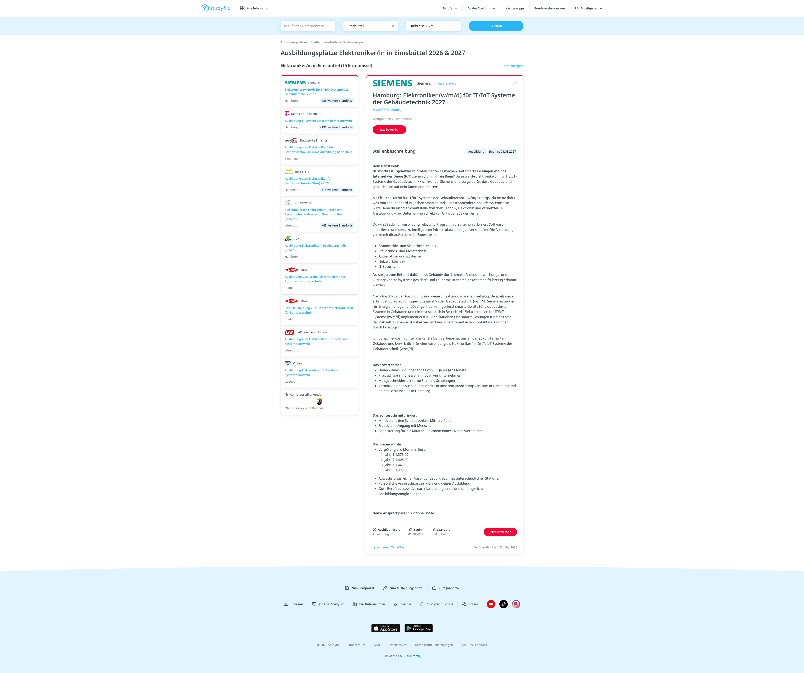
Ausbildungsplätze (294, 42)
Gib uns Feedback (474, 645)
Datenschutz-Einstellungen (434, 645)
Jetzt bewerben (389, 129)
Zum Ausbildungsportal (406, 588)
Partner (406, 604)
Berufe (448, 8)
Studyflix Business (440, 604)
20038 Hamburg (389, 109)
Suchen (496, 26)
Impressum (357, 645)
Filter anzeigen (512, 66)
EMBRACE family (409, 656)
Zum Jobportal (449, 588)
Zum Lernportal (362, 588)
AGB (377, 645)
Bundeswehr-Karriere (549, 8)
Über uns (296, 604)
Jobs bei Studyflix (331, 604)
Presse (473, 604)
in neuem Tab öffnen (391, 547)
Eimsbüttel (331, 42)
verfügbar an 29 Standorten (393, 119)
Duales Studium (479, 8)
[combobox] (433, 26)
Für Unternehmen (372, 604)
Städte (315, 42)
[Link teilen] (514, 83)
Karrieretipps (515, 8)
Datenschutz (397, 645)
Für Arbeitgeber (586, 8)
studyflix (220, 8)
